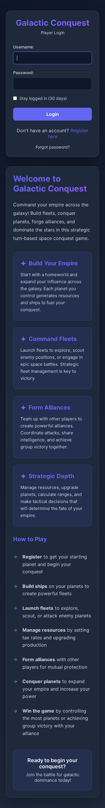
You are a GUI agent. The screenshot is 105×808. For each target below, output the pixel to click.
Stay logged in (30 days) (43, 98)
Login (52, 114)
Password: (23, 72)
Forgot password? (53, 146)
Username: (23, 46)
